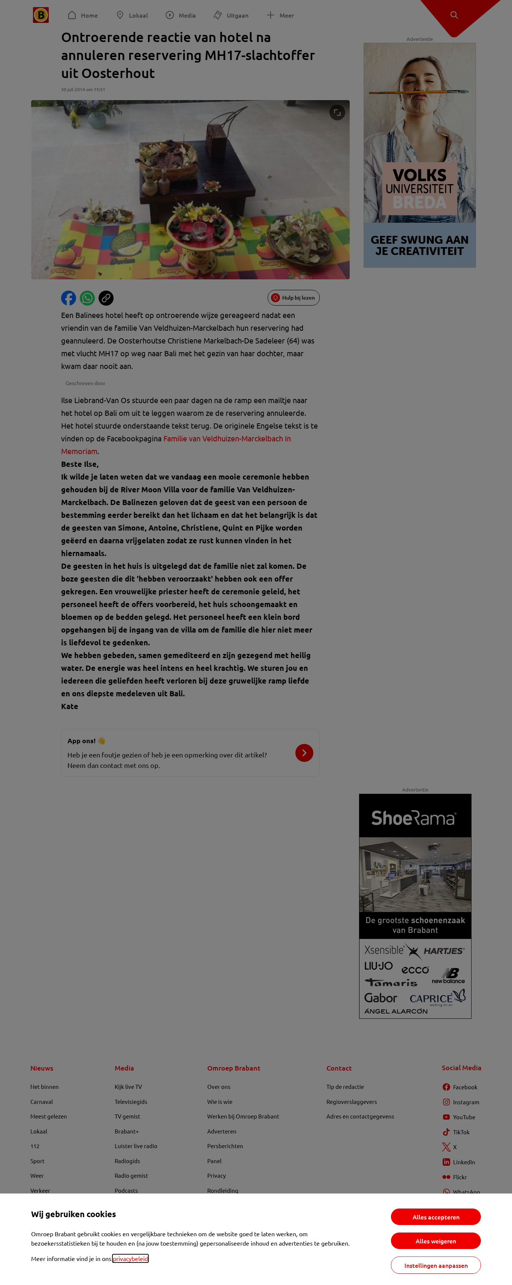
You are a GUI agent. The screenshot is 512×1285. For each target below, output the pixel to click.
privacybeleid (130, 1258)
